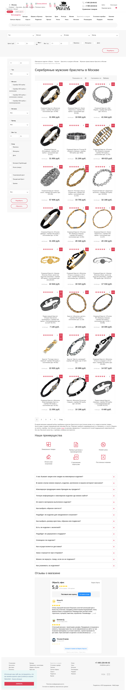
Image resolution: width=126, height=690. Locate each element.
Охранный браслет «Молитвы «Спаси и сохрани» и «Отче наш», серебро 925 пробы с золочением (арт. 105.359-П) (76, 275)
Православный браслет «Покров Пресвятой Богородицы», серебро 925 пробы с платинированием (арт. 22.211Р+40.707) (50, 319)
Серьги (27, 19)
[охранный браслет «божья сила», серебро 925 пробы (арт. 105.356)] (50, 177)
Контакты (31, 7)
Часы (66, 19)
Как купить (19, 7)
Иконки (71, 16)
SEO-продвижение (106, 685)
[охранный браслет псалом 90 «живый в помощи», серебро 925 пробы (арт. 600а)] (76, 136)
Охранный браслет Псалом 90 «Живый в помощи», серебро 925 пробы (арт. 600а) (76, 151)
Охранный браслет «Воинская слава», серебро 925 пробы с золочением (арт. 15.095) (50, 109)
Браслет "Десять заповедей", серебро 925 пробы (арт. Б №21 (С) (76, 360)
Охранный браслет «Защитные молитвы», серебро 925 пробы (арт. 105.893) (102, 192)
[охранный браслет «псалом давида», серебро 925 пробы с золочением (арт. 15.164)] (50, 219)
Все (11, 74)
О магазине (12, 7)
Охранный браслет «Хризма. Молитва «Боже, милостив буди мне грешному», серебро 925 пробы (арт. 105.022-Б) (102, 275)
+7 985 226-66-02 (91, 6)
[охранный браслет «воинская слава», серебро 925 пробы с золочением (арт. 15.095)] (50, 95)
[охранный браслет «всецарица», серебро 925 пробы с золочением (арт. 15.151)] (50, 136)
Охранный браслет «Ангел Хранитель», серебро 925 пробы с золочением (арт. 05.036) (76, 110)
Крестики (49, 16)
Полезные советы (40, 7)
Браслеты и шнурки (83, 16)
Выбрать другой (19, 11)
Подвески (38, 19)
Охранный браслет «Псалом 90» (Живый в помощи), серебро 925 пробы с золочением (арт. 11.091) (76, 234)
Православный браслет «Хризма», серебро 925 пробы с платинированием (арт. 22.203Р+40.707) (102, 403)
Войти (103, 5)
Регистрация (113, 5)
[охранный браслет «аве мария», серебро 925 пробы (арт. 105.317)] (102, 95)
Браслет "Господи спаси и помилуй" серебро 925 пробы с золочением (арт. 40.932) (50, 360)
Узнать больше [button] (17, 679)
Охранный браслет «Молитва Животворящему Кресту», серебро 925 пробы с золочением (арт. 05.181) (50, 403)
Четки (58, 19)
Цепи (56, 16)
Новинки (110, 19)
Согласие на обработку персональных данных (55, 686)
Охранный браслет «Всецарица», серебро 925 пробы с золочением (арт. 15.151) (50, 152)
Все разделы (16, 15)
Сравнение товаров (89, 9)
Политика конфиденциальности (55, 684)
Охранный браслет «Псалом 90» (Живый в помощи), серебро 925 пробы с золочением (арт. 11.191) (102, 152)
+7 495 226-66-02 (91, 2)
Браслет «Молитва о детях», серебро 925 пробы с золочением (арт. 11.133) (76, 317)
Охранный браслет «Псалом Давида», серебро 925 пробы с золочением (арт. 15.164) (50, 233)
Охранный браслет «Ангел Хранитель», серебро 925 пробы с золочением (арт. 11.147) (102, 234)
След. (61, 419)
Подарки (99, 19)
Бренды (25, 16)
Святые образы (15, 19)
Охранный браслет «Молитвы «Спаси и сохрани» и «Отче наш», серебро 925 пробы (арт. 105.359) (102, 361)
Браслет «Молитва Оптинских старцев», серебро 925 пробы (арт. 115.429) (76, 402)
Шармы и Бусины (36, 16)
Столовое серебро (99, 16)
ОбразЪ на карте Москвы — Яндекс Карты (76, 652)
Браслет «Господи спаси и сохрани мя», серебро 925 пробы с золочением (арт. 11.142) (76, 193)
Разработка (96, 685)
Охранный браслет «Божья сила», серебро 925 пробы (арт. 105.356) (50, 192)
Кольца (63, 16)
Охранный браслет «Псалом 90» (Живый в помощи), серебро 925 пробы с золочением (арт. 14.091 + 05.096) (102, 319)
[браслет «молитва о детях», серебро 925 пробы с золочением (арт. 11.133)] (76, 303)
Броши (49, 19)
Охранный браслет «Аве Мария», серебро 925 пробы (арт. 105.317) (102, 109)
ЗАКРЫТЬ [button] (19, 683)
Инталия (76, 19)
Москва (14, 5)
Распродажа (88, 19)
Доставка (25, 7)
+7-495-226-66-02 (102, 663)
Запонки (111, 16)
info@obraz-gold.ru (105, 665)
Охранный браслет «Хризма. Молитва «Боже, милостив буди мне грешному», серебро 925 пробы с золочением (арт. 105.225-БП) (50, 276)
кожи (62, 428)
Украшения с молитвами (36, 665)
